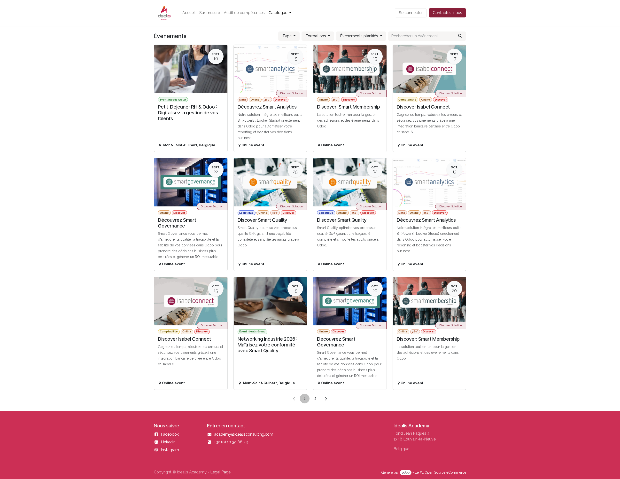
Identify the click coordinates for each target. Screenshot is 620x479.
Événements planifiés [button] (359, 36)
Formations (316, 36)
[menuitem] (188, 13)
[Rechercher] (460, 36)
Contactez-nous (447, 12)
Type (287, 36)
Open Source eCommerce (445, 472)
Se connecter (411, 12)
